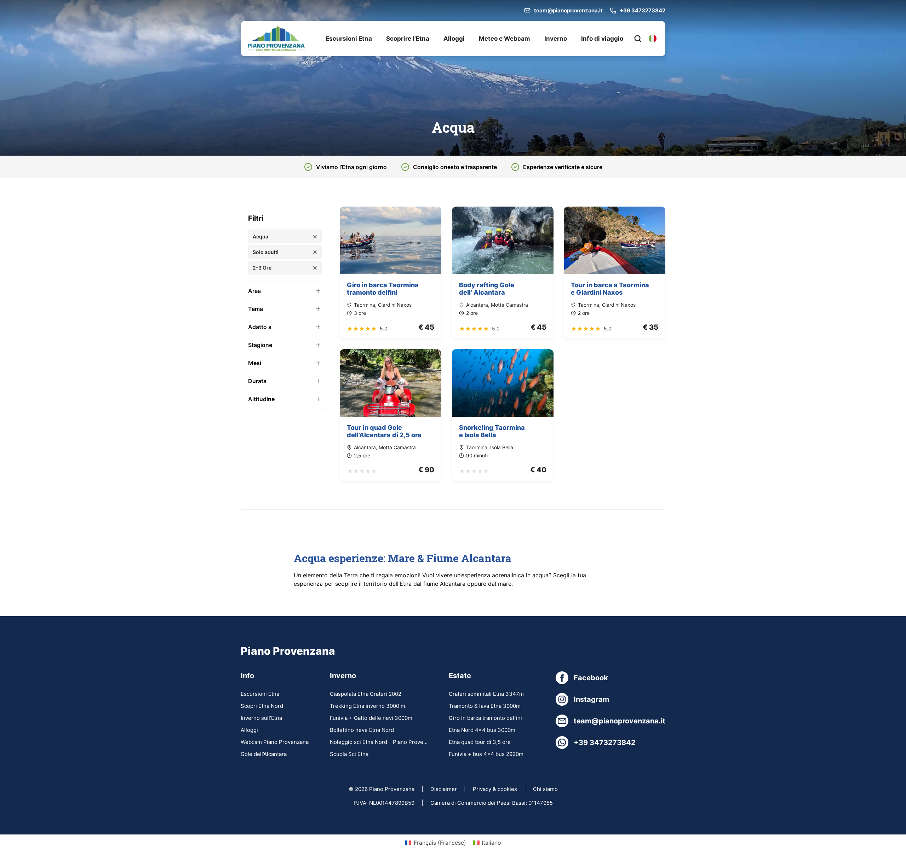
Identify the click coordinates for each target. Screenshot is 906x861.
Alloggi (454, 38)
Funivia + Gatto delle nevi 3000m (371, 718)
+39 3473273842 (642, 10)
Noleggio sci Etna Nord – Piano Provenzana (379, 742)
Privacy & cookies (495, 789)
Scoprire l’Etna (407, 38)
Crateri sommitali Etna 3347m (486, 693)
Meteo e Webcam (504, 38)
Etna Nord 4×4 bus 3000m (482, 730)
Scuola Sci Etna (349, 754)
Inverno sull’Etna (261, 718)
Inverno (555, 38)
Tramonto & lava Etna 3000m (485, 706)
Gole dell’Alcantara (264, 754)
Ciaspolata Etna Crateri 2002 (365, 693)
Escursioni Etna (349, 38)
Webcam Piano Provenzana (275, 742)
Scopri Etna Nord (262, 706)
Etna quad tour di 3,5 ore (480, 742)
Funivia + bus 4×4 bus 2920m (486, 754)
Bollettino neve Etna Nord (362, 730)
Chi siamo (545, 789)
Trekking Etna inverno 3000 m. (368, 706)
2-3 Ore (262, 268)
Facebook (591, 678)
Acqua (260, 236)
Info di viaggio (602, 38)
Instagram (591, 699)
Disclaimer (443, 789)
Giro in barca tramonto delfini (485, 718)
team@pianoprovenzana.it (568, 10)
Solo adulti (266, 252)
